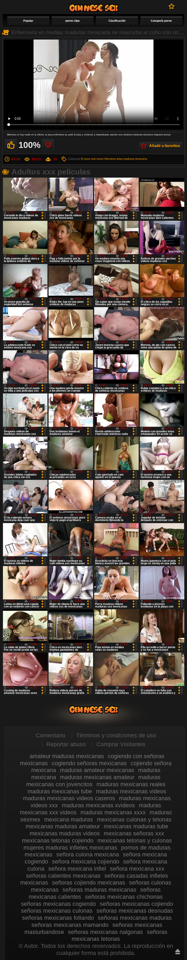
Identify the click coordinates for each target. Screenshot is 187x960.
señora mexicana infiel (77, 868)
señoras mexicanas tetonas (119, 935)
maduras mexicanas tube (60, 791)
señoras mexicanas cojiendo (136, 904)
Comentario (50, 735)
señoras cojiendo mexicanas (88, 882)
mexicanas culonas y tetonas (134, 819)
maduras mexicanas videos (131, 791)
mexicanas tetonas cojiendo (58, 840)
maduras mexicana (135, 158)
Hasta (177, 951)
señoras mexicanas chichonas (124, 896)
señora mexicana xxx (137, 868)
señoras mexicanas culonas (57, 910)
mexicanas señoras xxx (134, 833)
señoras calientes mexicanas (63, 875)
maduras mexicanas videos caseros (69, 798)
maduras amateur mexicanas (97, 770)
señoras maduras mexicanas (99, 889)
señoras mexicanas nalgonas (105, 932)
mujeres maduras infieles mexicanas (70, 847)
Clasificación (117, 20)
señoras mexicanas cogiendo (58, 904)
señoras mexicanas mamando (70, 925)
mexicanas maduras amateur (63, 826)
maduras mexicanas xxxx (113, 812)
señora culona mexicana (87, 854)
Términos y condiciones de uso (116, 735)
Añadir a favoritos (164, 146)
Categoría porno (161, 20)
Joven (100, 158)
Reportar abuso (66, 744)
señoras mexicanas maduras (135, 918)
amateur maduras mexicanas (67, 756)
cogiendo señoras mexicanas (89, 763)
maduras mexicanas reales (131, 784)
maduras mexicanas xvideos (98, 805)
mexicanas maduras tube (136, 826)
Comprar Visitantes (120, 744)
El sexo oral (88, 158)
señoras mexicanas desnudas (134, 910)
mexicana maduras (68, 819)
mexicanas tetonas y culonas (134, 840)
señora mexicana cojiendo (85, 861)
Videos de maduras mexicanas (93, 8)
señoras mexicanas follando (58, 918)
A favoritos (171, 6)
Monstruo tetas (113, 158)
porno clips (72, 20)
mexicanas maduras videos (65, 833)
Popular (28, 20)
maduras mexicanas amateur (97, 777)
